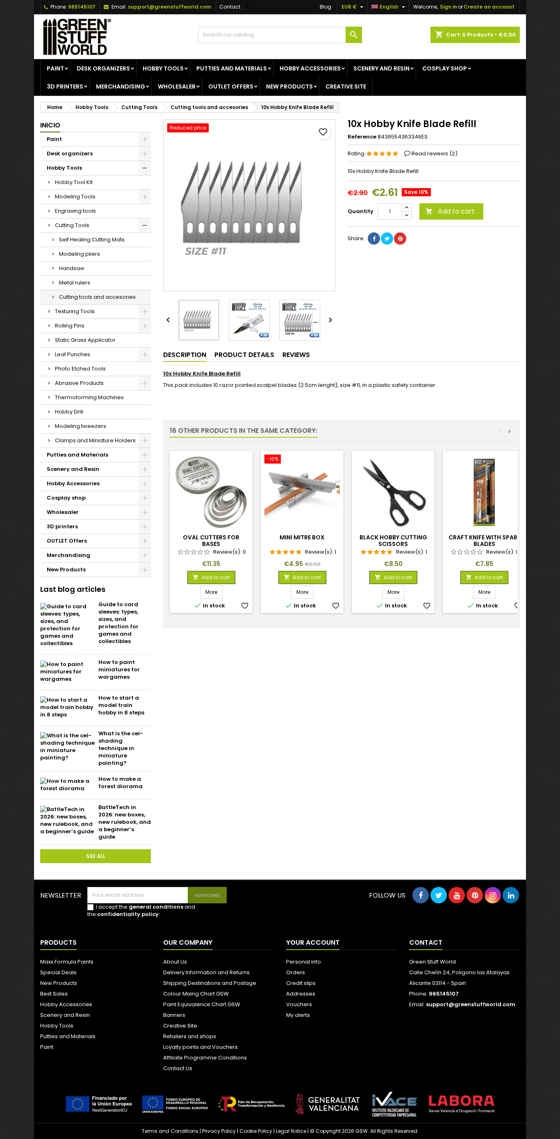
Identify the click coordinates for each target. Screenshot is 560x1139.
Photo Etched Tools (80, 369)
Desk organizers (103, 68)
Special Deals (58, 972)
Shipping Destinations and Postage (209, 983)
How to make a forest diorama (120, 782)
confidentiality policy (128, 914)
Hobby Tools (163, 68)
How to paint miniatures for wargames (119, 669)
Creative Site (180, 1026)
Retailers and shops (189, 1036)
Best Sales (54, 994)
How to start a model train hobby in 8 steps (121, 705)
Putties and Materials (231, 68)
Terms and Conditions (170, 1131)
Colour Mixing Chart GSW (196, 994)
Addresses (300, 994)
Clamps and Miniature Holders (95, 440)
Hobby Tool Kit (74, 182)
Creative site (346, 86)
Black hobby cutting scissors (393, 540)
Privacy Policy (219, 1131)
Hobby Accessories (310, 68)
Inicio (50, 125)
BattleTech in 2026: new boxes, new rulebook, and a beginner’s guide (124, 822)
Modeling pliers (79, 254)
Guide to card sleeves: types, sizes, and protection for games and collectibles (118, 622)
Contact (229, 6)
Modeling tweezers (80, 426)
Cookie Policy (255, 1131)
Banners (174, 1015)
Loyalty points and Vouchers (200, 1047)
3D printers (65, 86)
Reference (362, 137)
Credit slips (301, 983)
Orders (295, 972)
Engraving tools (75, 211)
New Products (289, 86)
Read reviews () (435, 153)
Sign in (448, 6)
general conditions (156, 907)
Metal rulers (74, 282)
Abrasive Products (79, 383)
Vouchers (299, 1004)
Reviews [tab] (296, 354)
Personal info (303, 962)
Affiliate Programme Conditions (205, 1058)
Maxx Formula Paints (66, 962)
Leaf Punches (72, 354)
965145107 (82, 6)
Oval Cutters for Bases (211, 540)
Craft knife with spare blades (484, 540)
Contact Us (177, 1068)
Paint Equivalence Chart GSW (201, 1004)
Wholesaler (177, 86)
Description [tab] (184, 354)
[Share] (374, 238)
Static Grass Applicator (85, 340)
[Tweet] (387, 238)
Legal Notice (291, 1131)
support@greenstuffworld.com (169, 6)
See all (95, 856)
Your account (312, 942)
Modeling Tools (75, 196)
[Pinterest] (400, 238)
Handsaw (71, 268)
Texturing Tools (75, 311)
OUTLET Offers (230, 86)
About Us (175, 962)
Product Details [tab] (244, 354)
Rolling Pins (69, 326)
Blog (325, 6)
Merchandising (120, 86)
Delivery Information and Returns (206, 972)
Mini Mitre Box (302, 537)
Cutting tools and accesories (97, 297)
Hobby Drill (69, 412)
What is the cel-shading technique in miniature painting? (120, 748)
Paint (55, 68)
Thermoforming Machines (89, 397)
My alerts (298, 1015)
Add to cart (450, 211)
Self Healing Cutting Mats (92, 239)
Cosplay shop (444, 68)
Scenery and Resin (381, 68)
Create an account (489, 6)
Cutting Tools (72, 225)
